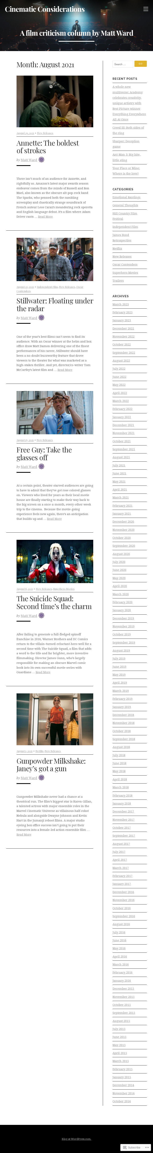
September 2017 (124, 835)
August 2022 (121, 360)
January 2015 (122, 1077)
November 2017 (123, 819)
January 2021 (122, 513)
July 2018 (119, 755)
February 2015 (122, 1069)
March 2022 (121, 401)
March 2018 (121, 787)
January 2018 (122, 803)
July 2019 (119, 658)
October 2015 (122, 1004)
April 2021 (120, 489)
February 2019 (122, 698)
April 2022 (120, 393)
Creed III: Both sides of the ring (128, 130)
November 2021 (123, 433)
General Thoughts (125, 205)
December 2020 (123, 521)
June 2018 (119, 763)
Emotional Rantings (126, 197)
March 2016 (121, 964)
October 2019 (122, 634)
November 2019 (123, 626)
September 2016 (124, 916)
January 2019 (122, 707)
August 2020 (121, 554)
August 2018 (121, 747)
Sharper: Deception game (126, 144)
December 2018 (123, 715)
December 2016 (123, 892)
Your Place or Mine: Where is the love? (126, 171)
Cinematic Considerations (45, 9)
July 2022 (119, 368)
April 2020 (120, 586)
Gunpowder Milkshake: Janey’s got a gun (51, 764)
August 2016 (121, 924)
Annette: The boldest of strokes (47, 146)
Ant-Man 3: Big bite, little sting (126, 157)
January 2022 (122, 417)
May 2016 (119, 948)
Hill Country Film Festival (125, 216)
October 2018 (122, 731)
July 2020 (119, 562)
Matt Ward (29, 159)
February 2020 (122, 602)
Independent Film (47, 286)
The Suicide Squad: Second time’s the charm (54, 602)
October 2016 (122, 908)
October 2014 (122, 1101)
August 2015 (121, 1021)
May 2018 (119, 771)
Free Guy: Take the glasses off (44, 453)
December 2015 (123, 988)
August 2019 (121, 650)
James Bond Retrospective (122, 237)
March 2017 (121, 868)
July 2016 (119, 932)
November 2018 (123, 723)
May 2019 (119, 674)
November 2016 (123, 900)
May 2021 (119, 481)
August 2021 (121, 457)
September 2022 (124, 352)
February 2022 (122, 409)
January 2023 (122, 320)
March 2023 (121, 304)
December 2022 (123, 328)
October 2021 (122, 441)
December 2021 (123, 425)
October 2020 (122, 537)
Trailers (118, 280)
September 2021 (124, 449)
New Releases (45, 133)
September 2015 (124, 1012)
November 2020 (123, 529)
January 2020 (122, 610)
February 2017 (122, 876)
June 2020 (119, 570)
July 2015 (119, 1029)
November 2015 (123, 996)
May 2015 (119, 1045)
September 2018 (124, 739)
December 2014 (123, 1085)
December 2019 (123, 618)
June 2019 (119, 666)
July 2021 (119, 465)
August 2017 (121, 843)
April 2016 (120, 956)
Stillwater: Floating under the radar (55, 304)
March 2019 (121, 690)
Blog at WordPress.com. (76, 1138)
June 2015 (119, 1036)
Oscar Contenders (125, 264)
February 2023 (122, 312)
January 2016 (122, 980)
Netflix (39, 751)
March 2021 (121, 497)
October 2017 (122, 827)
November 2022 (123, 336)
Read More (45, 216)
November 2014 (123, 1093)
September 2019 (124, 642)
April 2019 (120, 682)
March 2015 (121, 1061)
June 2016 (119, 940)
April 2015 (120, 1053)
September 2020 (124, 545)
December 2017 (123, 811)
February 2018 (122, 795)
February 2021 (122, 505)
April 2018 (120, 779)
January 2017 (122, 883)
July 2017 (119, 851)
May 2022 (119, 384)
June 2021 (119, 473)
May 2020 (119, 578)
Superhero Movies (64, 588)
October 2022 (122, 344)
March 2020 (121, 594)
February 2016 (122, 972)
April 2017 (120, 859)
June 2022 (119, 376)
